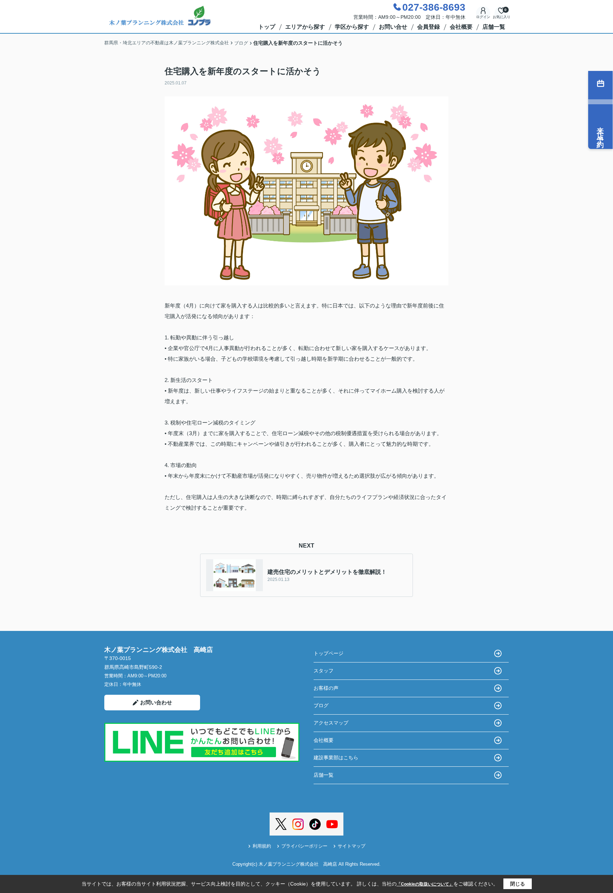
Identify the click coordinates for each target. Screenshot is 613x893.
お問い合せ (393, 27)
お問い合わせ (156, 702)
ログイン (483, 17)
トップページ (328, 653)
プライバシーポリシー (304, 846)
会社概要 (461, 27)
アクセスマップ (331, 723)
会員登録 (428, 27)
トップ (266, 27)
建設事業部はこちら (336, 757)
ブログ (321, 705)
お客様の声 (326, 688)
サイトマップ (351, 846)
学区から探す (352, 27)
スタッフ (323, 670)
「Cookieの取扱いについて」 (425, 884)
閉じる (517, 884)
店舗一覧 (493, 27)
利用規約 (262, 846)
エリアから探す (305, 27)
